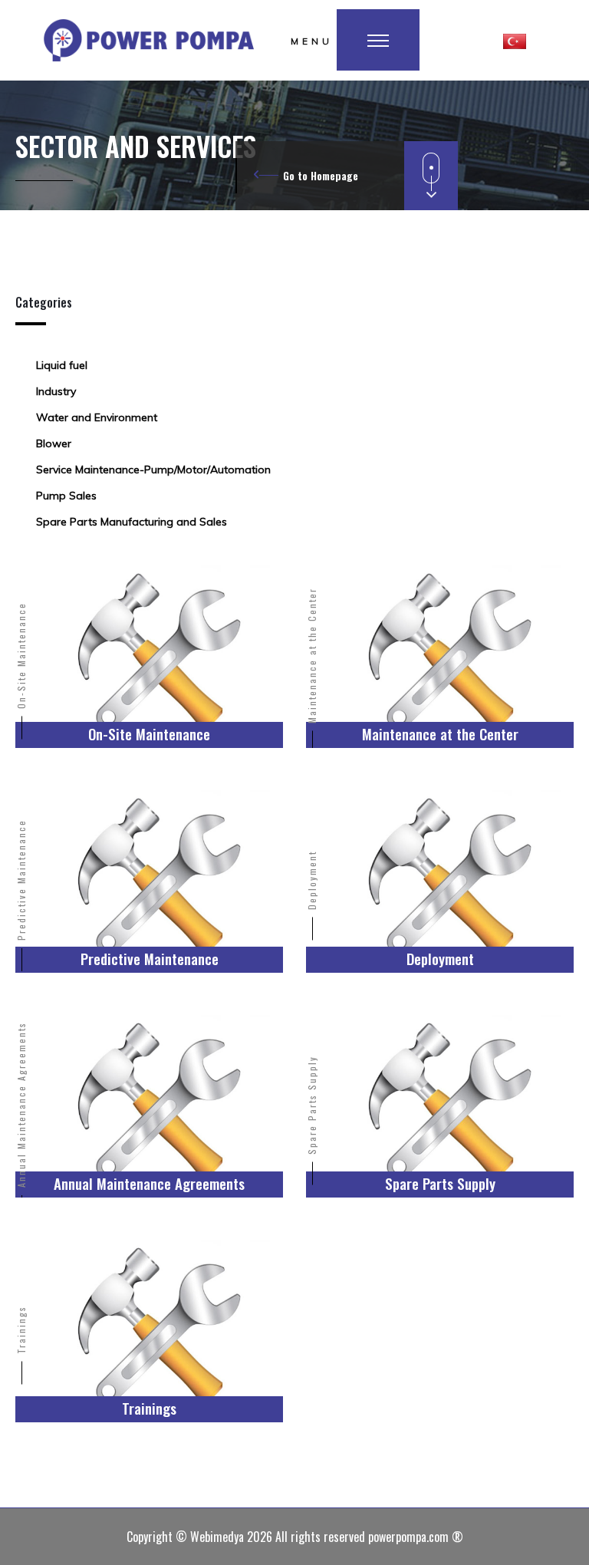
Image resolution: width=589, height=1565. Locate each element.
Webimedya (217, 1536)
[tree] (294, 443)
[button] (514, 40)
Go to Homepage (320, 175)
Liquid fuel (61, 365)
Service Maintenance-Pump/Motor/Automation (153, 469)
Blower (53, 443)
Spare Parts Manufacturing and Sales (131, 522)
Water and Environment (96, 417)
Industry (56, 391)
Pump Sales (66, 495)
